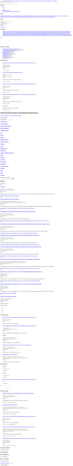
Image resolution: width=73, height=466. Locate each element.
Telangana (2, 175)
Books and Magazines (68, 35)
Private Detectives (31, 34)
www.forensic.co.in (65, 15)
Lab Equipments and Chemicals (57, 35)
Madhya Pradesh (3, 148)
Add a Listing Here (3, 117)
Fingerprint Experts (25, 32)
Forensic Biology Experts (45, 32)
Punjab (1, 155)
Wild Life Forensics (16, 35)
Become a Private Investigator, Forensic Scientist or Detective (13, 72)
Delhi (1, 170)
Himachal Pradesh (4, 139)
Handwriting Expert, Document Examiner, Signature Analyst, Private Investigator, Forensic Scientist (19, 235)
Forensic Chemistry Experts (55, 32)
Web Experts (10, 35)
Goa (1, 132)
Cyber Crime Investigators (63, 31)
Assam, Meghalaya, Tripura (5, 126)
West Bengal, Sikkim (4, 166)
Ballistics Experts (6, 31)
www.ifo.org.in (59, 15)
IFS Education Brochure (17, 16)
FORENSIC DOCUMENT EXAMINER (8, 296)
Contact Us (53, 16)
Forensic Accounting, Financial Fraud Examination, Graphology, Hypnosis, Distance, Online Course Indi (20, 246)
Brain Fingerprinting (13, 31)
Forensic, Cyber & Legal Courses (6, 16)
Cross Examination (55, 31)
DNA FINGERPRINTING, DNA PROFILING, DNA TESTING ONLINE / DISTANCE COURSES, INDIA (19, 325)
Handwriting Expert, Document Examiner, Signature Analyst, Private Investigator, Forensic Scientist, (20, 259)
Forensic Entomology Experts (12, 33)
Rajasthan (2, 157)
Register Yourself (20, 15)
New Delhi (2, 168)
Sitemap (54, 15)
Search (2, 5)
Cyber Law (11, 32)
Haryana (2, 137)
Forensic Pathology (42, 33)
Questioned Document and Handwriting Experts (43, 34)
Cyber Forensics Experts (7, 54)
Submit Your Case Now (39, 16)
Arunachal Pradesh (4, 123)
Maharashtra (3, 150)
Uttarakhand (3, 164)
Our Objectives (45, 15)
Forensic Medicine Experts (23, 33)
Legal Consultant (25, 34)
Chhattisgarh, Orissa (4, 130)
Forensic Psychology (59, 33)
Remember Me (4, 23)
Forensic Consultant (63, 32)
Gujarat (2, 135)
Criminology (49, 31)
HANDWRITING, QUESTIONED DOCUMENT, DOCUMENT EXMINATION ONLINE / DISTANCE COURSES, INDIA (24, 224)
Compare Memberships (27, 15)
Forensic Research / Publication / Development (43, 35)
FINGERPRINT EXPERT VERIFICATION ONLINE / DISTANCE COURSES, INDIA (17, 211)
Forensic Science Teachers (11, 34)
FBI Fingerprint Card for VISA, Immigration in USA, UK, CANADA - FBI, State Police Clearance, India (19, 62)
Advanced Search (39, 15)
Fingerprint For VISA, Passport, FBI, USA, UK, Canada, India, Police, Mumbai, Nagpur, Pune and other (19, 94)
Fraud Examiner (19, 34)
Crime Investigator (20, 31)
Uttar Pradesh (3, 161)
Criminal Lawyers (36, 31)
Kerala (1, 146)
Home (4, 9)
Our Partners (50, 15)
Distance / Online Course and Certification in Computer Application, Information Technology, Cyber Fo (19, 83)
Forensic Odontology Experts (33, 33)
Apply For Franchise (47, 16)
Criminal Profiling (43, 31)
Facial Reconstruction (18, 32)
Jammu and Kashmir (4, 141)
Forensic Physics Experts (50, 33)
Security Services (56, 34)
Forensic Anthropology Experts (34, 32)
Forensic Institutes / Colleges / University (27, 35)
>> (3, 312)
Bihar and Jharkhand (4, 128)
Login (4, 7)
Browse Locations (13, 15)
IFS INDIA (2, 186)
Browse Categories (6, 15)
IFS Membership (25, 16)
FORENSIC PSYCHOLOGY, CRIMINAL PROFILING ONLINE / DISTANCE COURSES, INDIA (18, 393)
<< (3, 307)
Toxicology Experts (66, 34)
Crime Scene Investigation (28, 31)
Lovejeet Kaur (5, 105)
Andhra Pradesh (3, 121)
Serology (60, 34)
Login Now (34, 15)
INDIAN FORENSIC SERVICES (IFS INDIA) (9, 199)
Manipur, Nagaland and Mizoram (7, 152)
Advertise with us (31, 16)
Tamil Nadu (2, 159)
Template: (2, 464)
